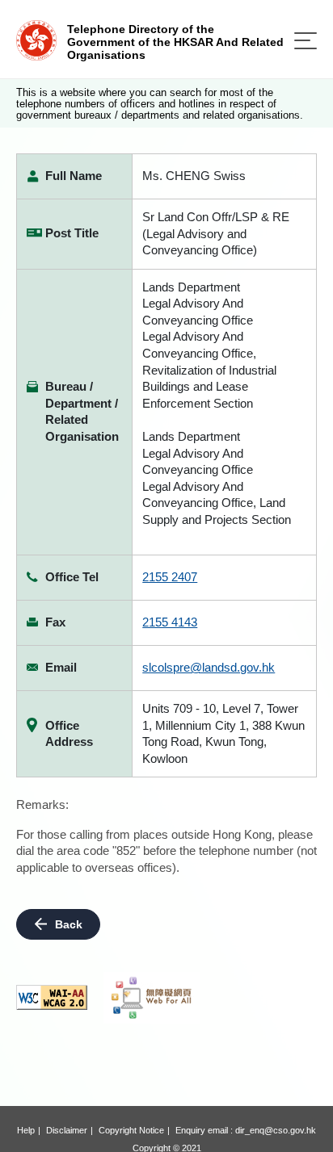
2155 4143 (169, 622)
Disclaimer (66, 1130)
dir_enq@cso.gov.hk (275, 1130)
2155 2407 (169, 577)
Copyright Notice (131, 1130)
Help (26, 1130)
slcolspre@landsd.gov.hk (208, 667)
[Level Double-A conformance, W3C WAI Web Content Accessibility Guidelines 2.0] (51, 997)
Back (68, 924)
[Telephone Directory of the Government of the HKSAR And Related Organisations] (36, 39)
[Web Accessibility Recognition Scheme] (151, 998)
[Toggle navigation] (305, 40)
